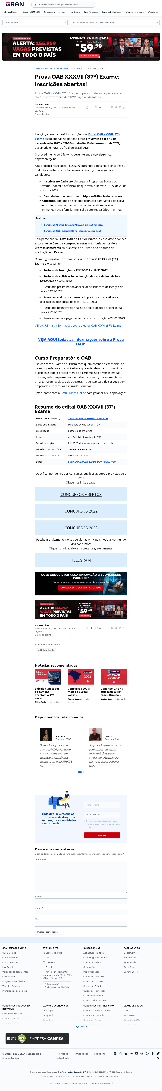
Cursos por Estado (92, 986)
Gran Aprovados (91, 12)
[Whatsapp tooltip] (147, 1054)
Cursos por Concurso (94, 976)
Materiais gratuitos (133, 12)
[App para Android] (131, 1054)
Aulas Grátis (130, 967)
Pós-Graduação (91, 972)
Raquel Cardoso (75, 699)
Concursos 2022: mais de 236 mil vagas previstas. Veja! (72, 230)
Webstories (153, 12)
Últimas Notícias (11, 12)
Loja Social (7, 967)
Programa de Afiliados (13, 981)
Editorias (47, 69)
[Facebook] (152, 1054)
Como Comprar (10, 962)
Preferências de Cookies (14, 991)
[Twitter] (158, 1054)
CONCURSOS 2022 (80, 511)
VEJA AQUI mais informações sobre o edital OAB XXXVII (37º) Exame (78, 325)
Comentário (41, 859)
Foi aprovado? (57, 985)
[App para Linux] (120, 1054)
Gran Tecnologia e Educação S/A (72, 1072)
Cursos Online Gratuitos (95, 1000)
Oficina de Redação (93, 995)
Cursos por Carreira (93, 981)
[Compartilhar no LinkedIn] (119, 107)
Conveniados (8, 976)
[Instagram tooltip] (141, 1054)
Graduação (89, 967)
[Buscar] (34, 5)
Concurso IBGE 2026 (31, 12)
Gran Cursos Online (73, 393)
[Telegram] (158, 1058)
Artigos (75, 12)
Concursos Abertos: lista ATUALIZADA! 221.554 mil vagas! (74, 224)
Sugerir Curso (131, 972)
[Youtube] (136, 1054)
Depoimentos (131, 953)
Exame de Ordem (92, 962)
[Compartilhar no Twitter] (115, 107)
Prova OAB (81, 69)
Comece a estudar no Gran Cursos (81, 588)
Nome (38, 897)
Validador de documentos (15, 972)
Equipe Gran (106, 699)
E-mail (39, 908)
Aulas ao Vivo (130, 962)
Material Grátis (131, 957)
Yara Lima (44, 104)
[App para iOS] (125, 1054)
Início (37, 69)
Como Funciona (10, 957)
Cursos (62, 12)
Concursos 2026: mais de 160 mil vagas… (79, 692)
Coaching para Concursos (96, 957)
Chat (47, 957)
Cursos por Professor (94, 991)
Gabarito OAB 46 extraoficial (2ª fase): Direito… (112, 692)
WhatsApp (50, 962)
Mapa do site (99, 1054)
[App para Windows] (115, 1054)
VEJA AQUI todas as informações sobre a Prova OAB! (81, 341)
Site (37, 919)
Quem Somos (9, 953)
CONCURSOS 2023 (80, 527)
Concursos (48, 12)
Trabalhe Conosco (11, 986)
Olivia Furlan (41, 702)
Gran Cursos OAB (64, 69)
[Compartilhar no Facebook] (111, 107)
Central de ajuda (53, 953)
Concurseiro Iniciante (111, 12)
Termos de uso (81, 1054)
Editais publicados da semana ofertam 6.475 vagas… (47, 693)
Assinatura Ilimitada (93, 953)
